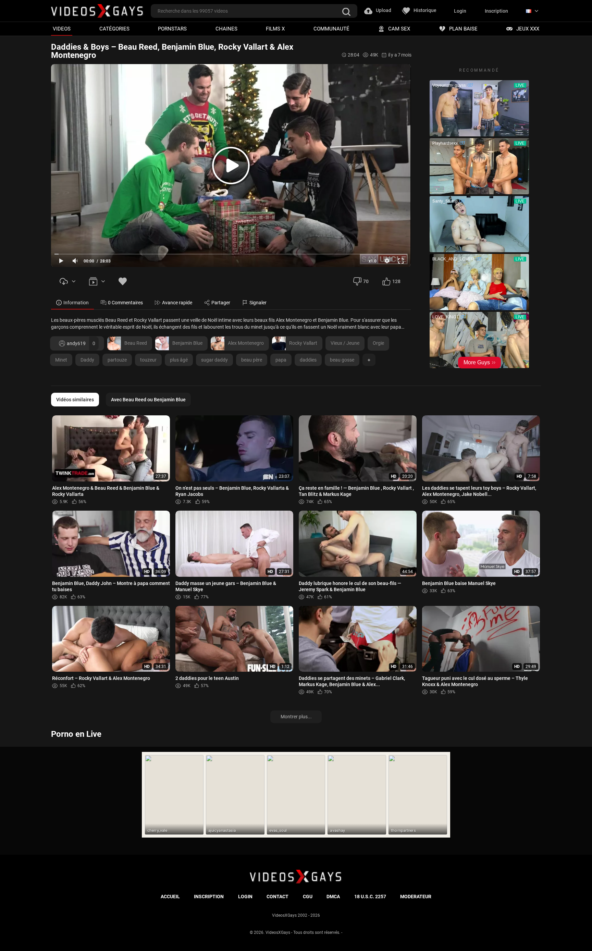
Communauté (331, 29)
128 (396, 281)
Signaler (258, 302)
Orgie (378, 343)
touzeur (148, 360)
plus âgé (179, 360)
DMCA (333, 896)
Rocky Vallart (303, 343)
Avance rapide (177, 302)
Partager (220, 302)
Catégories (114, 29)
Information (76, 302)
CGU (307, 896)
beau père (251, 360)
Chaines (226, 29)
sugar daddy (214, 360)
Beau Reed (135, 343)
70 (366, 281)
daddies (308, 360)
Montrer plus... (296, 716)
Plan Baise (463, 29)
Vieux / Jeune (345, 343)
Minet (61, 360)
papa (280, 360)
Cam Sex (399, 29)
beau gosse (342, 360)
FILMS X (275, 29)
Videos (62, 29)
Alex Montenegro (246, 343)
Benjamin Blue (187, 343)
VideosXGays (278, 932)
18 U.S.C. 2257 (370, 896)
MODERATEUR (415, 896)
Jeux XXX (527, 29)
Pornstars (172, 29)
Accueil (170, 896)
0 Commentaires (125, 302)
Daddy (87, 360)
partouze (117, 360)
